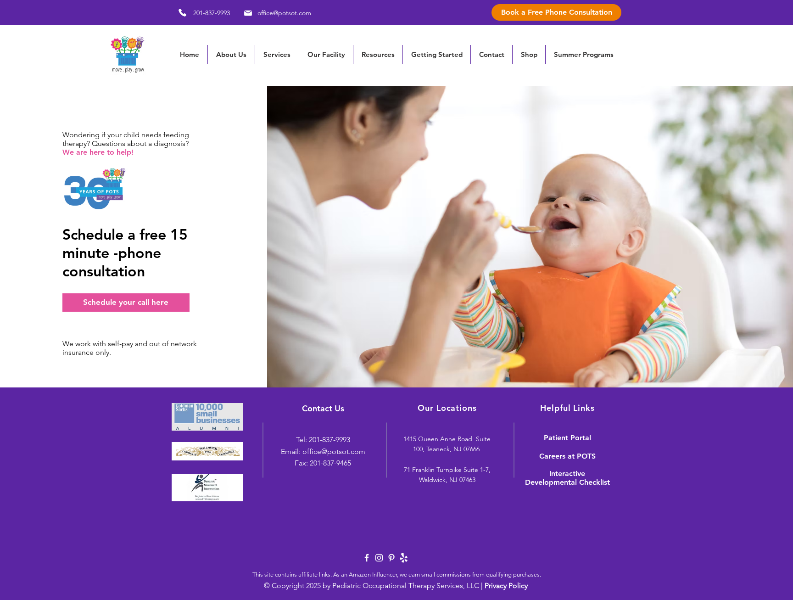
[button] (377, 54)
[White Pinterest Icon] (391, 558)
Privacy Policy (506, 585)
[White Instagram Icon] (379, 558)
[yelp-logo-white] (404, 558)
